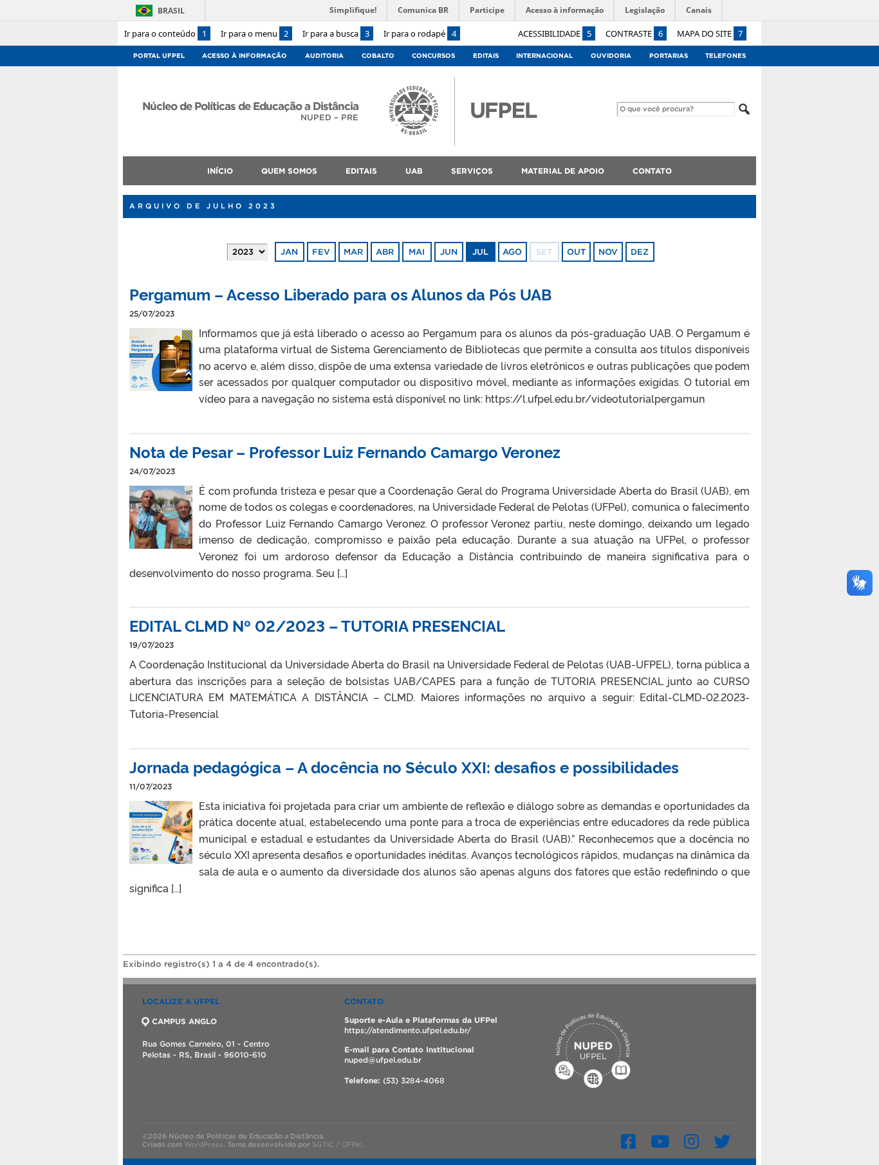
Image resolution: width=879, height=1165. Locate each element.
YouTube (660, 1141)
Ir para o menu (254, 33)
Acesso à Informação (244, 55)
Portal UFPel (159, 55)
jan (289, 252)
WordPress (203, 1144)
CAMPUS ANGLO (184, 1021)
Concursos (433, 55)
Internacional (544, 55)
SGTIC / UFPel (337, 1144)
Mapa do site (710, 33)
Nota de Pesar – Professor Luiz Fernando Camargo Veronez (344, 451)
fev (321, 252)
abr (385, 252)
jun (449, 252)
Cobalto (378, 55)
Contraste (634, 33)
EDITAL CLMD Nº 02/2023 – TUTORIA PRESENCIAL (317, 625)
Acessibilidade (554, 33)
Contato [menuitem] (652, 171)
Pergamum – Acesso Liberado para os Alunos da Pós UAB (340, 293)
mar (353, 252)
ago (512, 252)
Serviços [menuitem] (472, 171)
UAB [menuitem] (414, 171)
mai (417, 252)
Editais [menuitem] (361, 171)
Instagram (691, 1141)
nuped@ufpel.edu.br (382, 1060)
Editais (486, 55)
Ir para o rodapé (420, 33)
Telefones (725, 55)
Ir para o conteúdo (165, 33)
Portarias (668, 55)
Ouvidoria (611, 55)
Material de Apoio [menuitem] (562, 171)
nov (608, 252)
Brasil (171, 10)
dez (640, 252)
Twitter (722, 1141)
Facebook (628, 1141)
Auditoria (324, 55)
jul (480, 252)
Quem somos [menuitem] (289, 171)
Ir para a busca (335, 33)
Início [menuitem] (220, 171)
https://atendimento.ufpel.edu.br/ (407, 1030)
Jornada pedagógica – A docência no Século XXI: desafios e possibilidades (404, 766)
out (576, 252)
